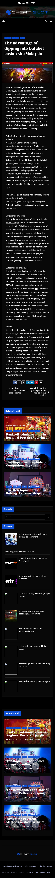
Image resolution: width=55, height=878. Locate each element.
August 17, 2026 (16, 739)
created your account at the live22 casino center (18, 390)
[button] (46, 21)
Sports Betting (34, 431)
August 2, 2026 (15, 768)
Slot (22, 38)
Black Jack (5, 872)
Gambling (15, 38)
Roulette (14, 872)
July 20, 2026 (14, 826)
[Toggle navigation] (51, 22)
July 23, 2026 (14, 797)
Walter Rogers (33, 739)
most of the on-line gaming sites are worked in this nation (37, 392)
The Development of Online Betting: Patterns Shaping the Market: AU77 (26, 493)
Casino (7, 38)
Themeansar (46, 866)
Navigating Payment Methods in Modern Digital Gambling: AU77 (26, 822)
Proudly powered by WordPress (14, 866)
